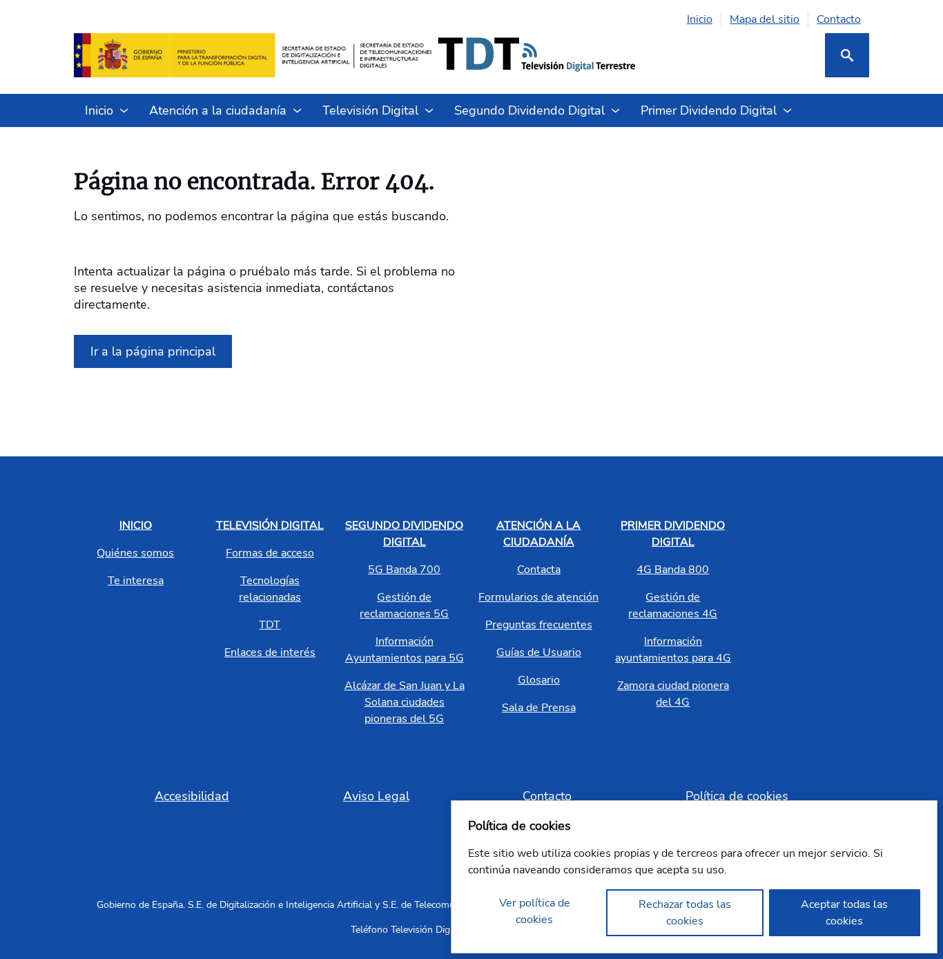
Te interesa (136, 580)
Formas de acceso (270, 553)
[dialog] (694, 876)
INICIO (135, 525)
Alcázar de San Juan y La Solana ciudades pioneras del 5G (404, 702)
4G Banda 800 (672, 569)
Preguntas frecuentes (538, 624)
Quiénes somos (135, 553)
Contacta (539, 569)
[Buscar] (847, 55)
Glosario (539, 680)
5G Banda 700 (404, 569)
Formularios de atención (538, 597)
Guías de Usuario (538, 652)
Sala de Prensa (539, 707)
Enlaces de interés (269, 652)
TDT (269, 624)
